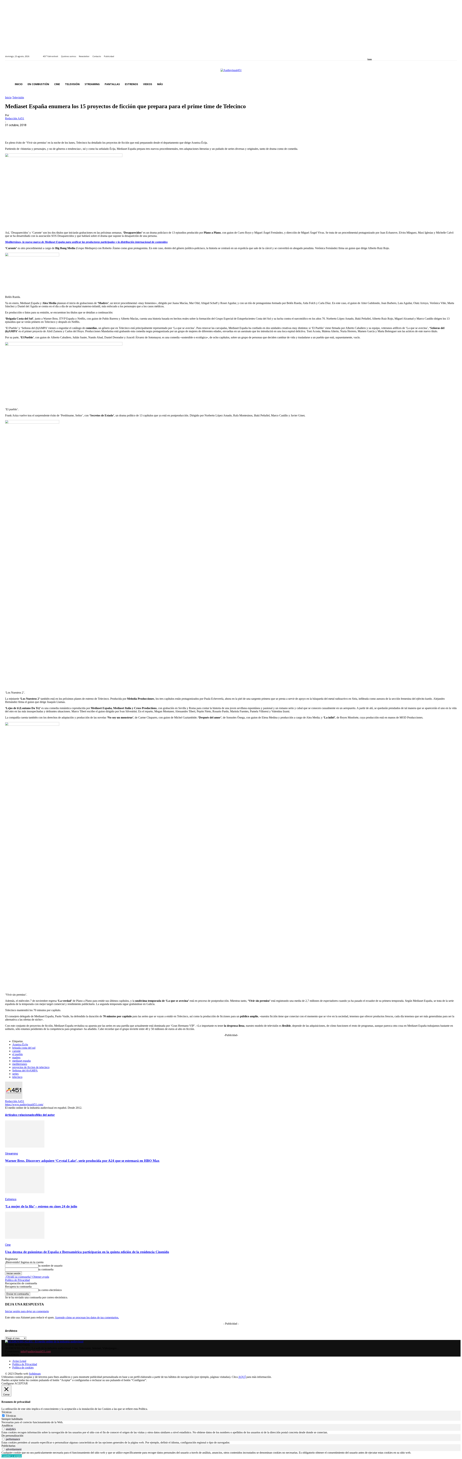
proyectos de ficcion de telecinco (30, 1067)
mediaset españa (21, 1060)
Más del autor (45, 1115)
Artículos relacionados (20, 1115)
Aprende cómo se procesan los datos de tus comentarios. (87, 1317)
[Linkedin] (377, 54)
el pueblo (17, 1054)
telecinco (17, 1077)
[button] (452, 84)
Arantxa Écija (20, 1044)
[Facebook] (369, 54)
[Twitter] (381, 54)
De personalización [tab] (12, 1435)
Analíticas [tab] (7, 1425)
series (15, 1073)
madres (16, 1057)
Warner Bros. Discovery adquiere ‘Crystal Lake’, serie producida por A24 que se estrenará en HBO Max (82, 1161)
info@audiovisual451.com (36, 1351)
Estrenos (10, 1199)
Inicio (8, 97)
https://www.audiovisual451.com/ (24, 1104)
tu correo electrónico (50, 1290)
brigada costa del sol (23, 1047)
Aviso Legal (19, 1361)
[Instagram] (373, 54)
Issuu (369, 59)
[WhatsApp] (37, 130)
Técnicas (11, 1415)
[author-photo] (13, 1097)
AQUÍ (242, 1376)
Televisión (18, 97)
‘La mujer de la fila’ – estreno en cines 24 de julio (41, 1206)
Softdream (35, 1373)
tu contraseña (45, 1269)
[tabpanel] (231, 1422)
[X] (24, 130)
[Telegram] (76, 130)
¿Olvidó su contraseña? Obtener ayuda (27, 1276)
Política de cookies (23, 1367)
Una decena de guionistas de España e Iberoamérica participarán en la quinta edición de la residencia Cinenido (87, 1252)
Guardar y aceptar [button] (11, 1455)
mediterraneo (19, 1064)
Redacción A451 (14, 118)
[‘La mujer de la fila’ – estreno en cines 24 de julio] (24, 1195)
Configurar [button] (7, 1383)
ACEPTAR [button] (21, 1383)
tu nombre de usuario (50, 1265)
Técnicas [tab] (6, 1412)
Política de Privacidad (17, 1280)
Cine (8, 1245)
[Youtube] (385, 54)
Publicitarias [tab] (8, 1445)
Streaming (11, 1153)
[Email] (63, 130)
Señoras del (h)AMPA (25, 1070)
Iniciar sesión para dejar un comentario (27, 1311)
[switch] (3, 1429)
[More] (89, 130)
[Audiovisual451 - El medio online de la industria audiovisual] (231, 72)
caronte (16, 1051)
